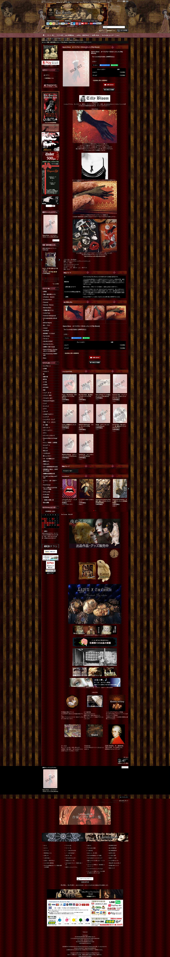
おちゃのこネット (123, 800)
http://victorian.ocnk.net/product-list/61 (94, 256)
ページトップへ (125, 797)
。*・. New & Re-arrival (71, 850)
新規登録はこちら (111, 30)
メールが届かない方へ (114, 860)
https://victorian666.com (90, 948)
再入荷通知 (123, 72)
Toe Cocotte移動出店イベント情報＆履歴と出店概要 (53, 866)
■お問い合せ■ (112, 853)
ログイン (102, 30)
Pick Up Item (69, 855)
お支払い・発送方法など (49, 860)
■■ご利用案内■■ (112, 848)
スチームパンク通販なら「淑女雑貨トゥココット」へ (96, 865)
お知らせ (89, 845)
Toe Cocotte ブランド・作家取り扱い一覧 (74, 863)
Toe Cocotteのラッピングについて (94, 857)
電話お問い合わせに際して (115, 863)
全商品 (45, 291)
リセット (56, 240)
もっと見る (56, 283)
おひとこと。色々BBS (92, 853)
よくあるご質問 (112, 855)
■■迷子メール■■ (112, 857)
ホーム (45, 845)
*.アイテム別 (68, 845)
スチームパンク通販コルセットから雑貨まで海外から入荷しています (96, 872)
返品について (112, 868)
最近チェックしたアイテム (71, 867)
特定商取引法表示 (113, 845)
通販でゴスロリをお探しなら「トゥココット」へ (96, 861)
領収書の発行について (114, 865)
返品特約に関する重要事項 (100, 80)
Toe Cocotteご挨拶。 (91, 848)
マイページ (46, 850)
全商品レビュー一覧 (70, 860)
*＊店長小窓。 (90, 850)
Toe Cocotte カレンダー (71, 857)
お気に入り (46, 855)
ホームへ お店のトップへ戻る (123, 760)
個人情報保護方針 (113, 850)
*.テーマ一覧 (68, 848)
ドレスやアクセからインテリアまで (95, 868)
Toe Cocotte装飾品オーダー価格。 (94, 855)
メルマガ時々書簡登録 (49, 863)
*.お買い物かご (47, 857)
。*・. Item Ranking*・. (71, 853)
